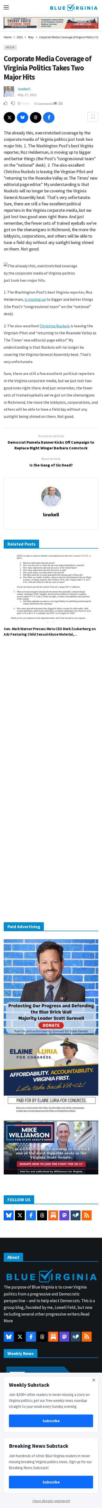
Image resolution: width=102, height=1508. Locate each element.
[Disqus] (51, 716)
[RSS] (87, 1215)
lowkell (24, 88)
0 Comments (43, 103)
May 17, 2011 (27, 94)
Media (10, 47)
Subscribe (51, 1420)
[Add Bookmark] (92, 117)
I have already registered (51, 1501)
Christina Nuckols (55, 325)
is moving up (35, 299)
